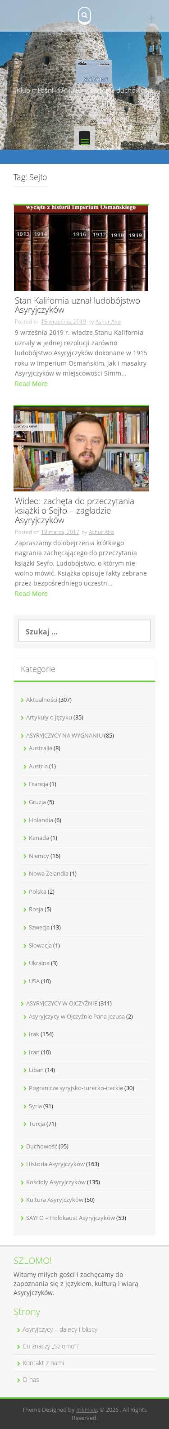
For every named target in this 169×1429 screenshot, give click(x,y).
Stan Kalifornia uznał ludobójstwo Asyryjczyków (77, 306)
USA (34, 981)
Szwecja (39, 927)
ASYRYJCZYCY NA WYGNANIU (64, 735)
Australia (40, 748)
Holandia (41, 820)
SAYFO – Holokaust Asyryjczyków (70, 1218)
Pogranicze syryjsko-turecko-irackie (76, 1088)
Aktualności (41, 699)
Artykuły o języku (49, 717)
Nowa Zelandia (49, 873)
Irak (34, 1034)
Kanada (39, 838)
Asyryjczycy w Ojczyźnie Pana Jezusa (77, 1016)
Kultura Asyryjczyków (54, 1200)
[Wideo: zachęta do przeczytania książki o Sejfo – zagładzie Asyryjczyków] (81, 448)
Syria (35, 1106)
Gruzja (37, 802)
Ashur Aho (108, 321)
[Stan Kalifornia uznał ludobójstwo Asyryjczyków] (81, 247)
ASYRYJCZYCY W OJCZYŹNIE (61, 1003)
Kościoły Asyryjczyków (56, 1182)
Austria (38, 766)
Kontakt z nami (43, 1362)
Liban (36, 1070)
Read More (31, 383)
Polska (37, 891)
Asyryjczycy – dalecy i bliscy (60, 1329)
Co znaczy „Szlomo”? (51, 1346)
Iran (34, 1052)
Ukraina (39, 963)
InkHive (86, 1409)
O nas (31, 1379)
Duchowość (41, 1146)
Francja (38, 784)
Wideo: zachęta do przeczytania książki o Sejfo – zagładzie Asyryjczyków (74, 511)
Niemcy (39, 856)
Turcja (37, 1123)
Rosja (36, 909)
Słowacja (40, 945)
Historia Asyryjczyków (55, 1164)
